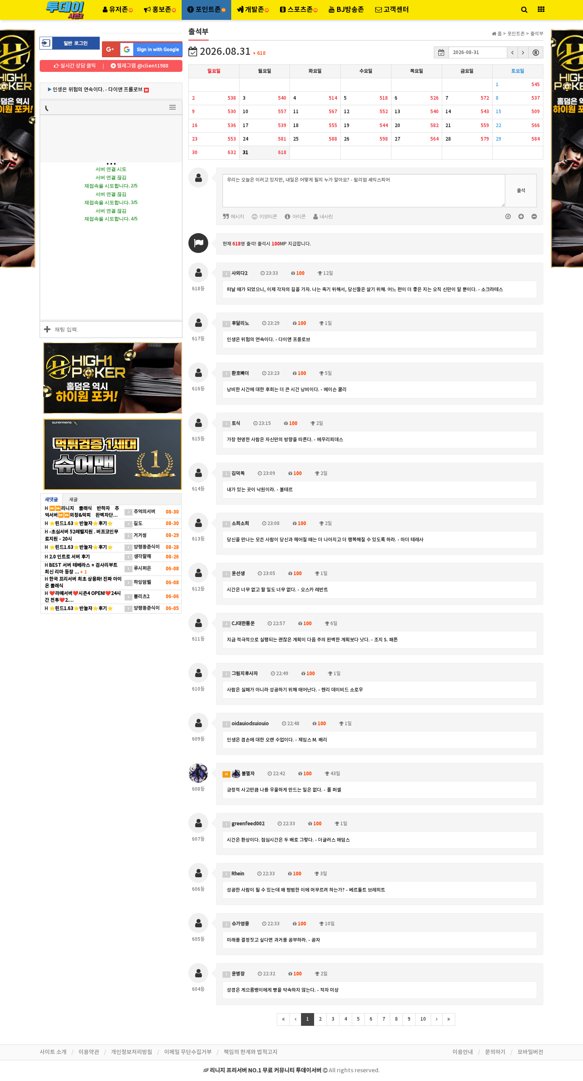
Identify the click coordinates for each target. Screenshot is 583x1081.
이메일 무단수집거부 (188, 1052)
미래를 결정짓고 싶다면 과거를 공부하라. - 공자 (273, 940)
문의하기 (495, 1052)
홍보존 (162, 10)
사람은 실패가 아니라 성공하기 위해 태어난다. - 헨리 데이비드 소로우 (295, 690)
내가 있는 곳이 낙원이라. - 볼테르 (260, 489)
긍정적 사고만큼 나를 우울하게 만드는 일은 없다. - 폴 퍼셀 (284, 790)
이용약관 (89, 1052)
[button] (512, 52)
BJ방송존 (349, 10)
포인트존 (208, 10)
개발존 (255, 10)
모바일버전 (530, 1052)
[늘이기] (521, 216)
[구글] (142, 49)
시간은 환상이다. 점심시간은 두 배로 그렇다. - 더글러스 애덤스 (288, 840)
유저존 (118, 10)
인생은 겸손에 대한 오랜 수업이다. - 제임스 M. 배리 (277, 740)
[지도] (508, 216)
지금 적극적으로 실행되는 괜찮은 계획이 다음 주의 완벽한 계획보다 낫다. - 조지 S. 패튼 (312, 640)
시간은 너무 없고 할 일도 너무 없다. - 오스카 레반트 (277, 590)
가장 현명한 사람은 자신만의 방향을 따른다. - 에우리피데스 (285, 439)
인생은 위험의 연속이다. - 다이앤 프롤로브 (268, 339)
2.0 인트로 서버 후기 (69, 557)
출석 (521, 190)
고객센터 (395, 10)
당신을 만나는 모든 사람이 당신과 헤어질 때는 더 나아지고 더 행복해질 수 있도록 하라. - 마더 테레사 (325, 539)
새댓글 (51, 499)
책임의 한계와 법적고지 (251, 1052)
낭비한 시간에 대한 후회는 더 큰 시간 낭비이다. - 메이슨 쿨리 (287, 389)
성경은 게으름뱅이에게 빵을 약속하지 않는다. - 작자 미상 (283, 990)
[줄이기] (534, 216)
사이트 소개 (53, 1052)
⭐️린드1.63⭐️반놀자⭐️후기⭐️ (80, 523)
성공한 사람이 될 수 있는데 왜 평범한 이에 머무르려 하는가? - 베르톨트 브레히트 (306, 890)
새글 (73, 499)
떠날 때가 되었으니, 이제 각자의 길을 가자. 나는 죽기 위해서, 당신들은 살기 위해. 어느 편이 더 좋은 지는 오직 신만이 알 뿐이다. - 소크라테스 (365, 289)
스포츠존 (300, 10)
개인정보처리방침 (131, 1052)
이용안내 (463, 1052)
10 (423, 1019)
